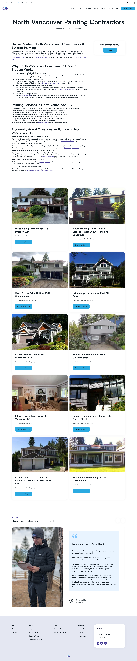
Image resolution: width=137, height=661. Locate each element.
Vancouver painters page (72, 148)
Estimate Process (34, 632)
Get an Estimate (83, 629)
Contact (110, 8)
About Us (32, 629)
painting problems (48, 157)
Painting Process (34, 636)
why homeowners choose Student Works (39, 171)
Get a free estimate (18, 57)
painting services (41, 57)
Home (73, 8)
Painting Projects (59, 629)
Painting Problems (60, 632)
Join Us (103, 8)
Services (88, 8)
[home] (5, 8)
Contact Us (82, 636)
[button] (80, 8)
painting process (25, 95)
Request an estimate (67, 141)
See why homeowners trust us (51, 83)
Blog (117, 8)
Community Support (35, 639)
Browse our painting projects (64, 89)
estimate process (43, 122)
